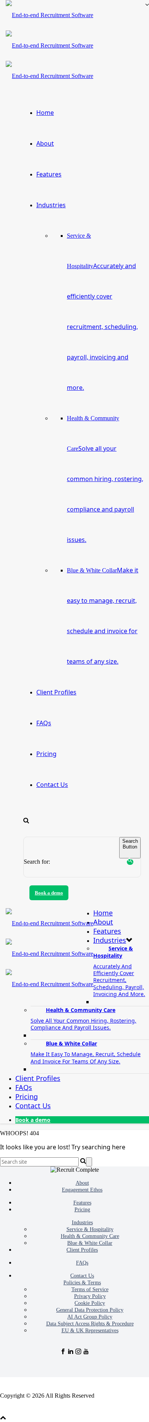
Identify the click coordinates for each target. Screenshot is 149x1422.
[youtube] (86, 1352)
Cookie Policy (89, 1303)
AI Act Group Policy (89, 1317)
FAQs (43, 723)
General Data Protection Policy (89, 1310)
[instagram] (78, 1352)
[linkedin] (70, 1352)
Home (45, 112)
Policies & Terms (82, 1282)
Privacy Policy (90, 1296)
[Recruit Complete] (49, 45)
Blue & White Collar (86, 1052)
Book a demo (49, 893)
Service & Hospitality (89, 1229)
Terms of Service (90, 1289)
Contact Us (52, 784)
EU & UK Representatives (90, 1330)
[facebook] (63, 1352)
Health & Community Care (105, 479)
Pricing (46, 754)
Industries (51, 205)
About (45, 143)
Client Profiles (56, 692)
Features (49, 174)
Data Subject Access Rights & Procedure (90, 1324)
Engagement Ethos (82, 1190)
